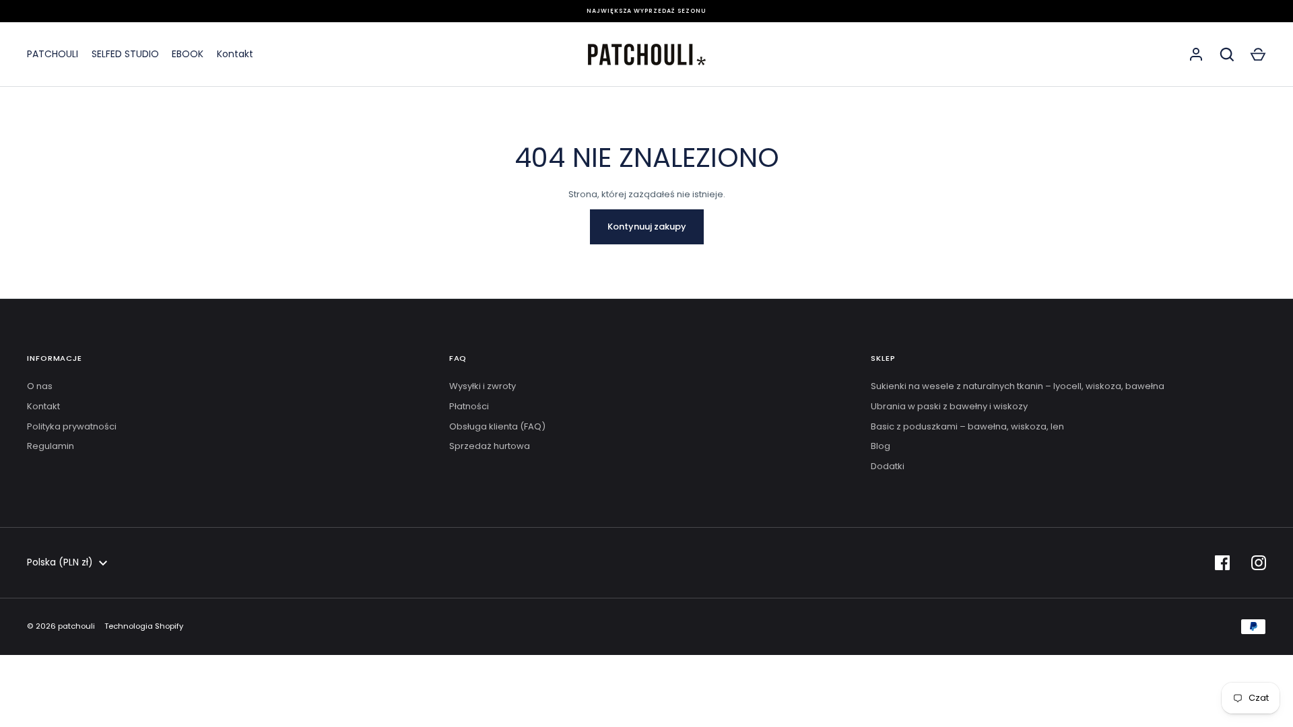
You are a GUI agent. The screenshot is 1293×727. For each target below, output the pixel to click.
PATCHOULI (52, 54)
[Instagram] (1258, 563)
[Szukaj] (1227, 54)
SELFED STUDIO (125, 54)
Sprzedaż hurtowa (489, 446)
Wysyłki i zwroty (482, 386)
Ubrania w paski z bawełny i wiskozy (949, 406)
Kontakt (235, 54)
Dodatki (887, 466)
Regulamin (50, 446)
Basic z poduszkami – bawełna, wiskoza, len (967, 426)
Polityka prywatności (72, 426)
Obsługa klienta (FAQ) (497, 426)
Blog (880, 446)
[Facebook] (1222, 563)
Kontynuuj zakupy (646, 226)
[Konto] (1196, 54)
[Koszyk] (1258, 54)
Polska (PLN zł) (60, 562)
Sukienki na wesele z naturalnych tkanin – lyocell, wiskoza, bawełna (1017, 386)
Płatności (469, 406)
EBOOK (187, 54)
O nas (40, 386)
